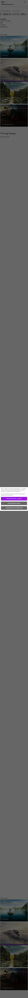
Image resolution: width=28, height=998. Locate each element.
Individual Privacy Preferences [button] (14, 508)
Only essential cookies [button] (14, 503)
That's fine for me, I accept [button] (14, 498)
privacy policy (9, 495)
